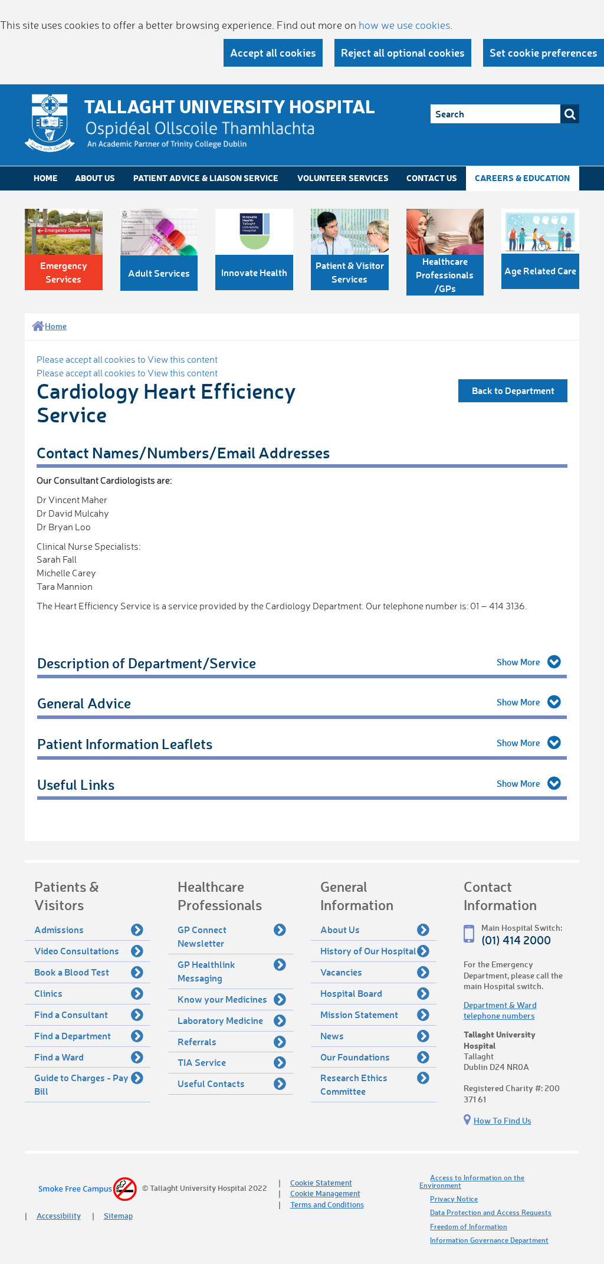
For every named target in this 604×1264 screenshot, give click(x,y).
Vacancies (341, 972)
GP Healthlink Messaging (206, 971)
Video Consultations (76, 950)
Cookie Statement (321, 1182)
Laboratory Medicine (220, 1020)
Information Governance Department (489, 1240)
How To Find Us (502, 1120)
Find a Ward (59, 1056)
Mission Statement (359, 1014)
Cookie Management (325, 1193)
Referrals (197, 1041)
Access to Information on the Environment (471, 1181)
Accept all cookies (273, 52)
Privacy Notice (454, 1198)
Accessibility (59, 1215)
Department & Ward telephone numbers (500, 1010)
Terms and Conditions (327, 1204)
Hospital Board (351, 993)
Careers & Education (522, 177)
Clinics (48, 993)
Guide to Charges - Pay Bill (81, 1084)
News (332, 1035)
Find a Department (72, 1035)
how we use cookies (404, 24)
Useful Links (75, 784)
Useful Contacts (211, 1083)
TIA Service (202, 1062)
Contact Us (431, 177)
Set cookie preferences (544, 52)
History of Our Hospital (368, 950)
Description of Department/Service (146, 663)
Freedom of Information (468, 1226)
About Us (95, 177)
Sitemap (118, 1215)
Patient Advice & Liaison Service (205, 177)
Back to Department (513, 390)
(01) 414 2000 (516, 940)
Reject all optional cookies (403, 52)
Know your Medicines (222, 999)
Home (46, 177)
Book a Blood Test (71, 972)
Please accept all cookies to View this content (127, 359)
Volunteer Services (343, 177)
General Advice (84, 703)
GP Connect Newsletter (202, 936)
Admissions (59, 929)
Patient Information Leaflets (124, 743)
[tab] (302, 663)
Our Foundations (355, 1056)
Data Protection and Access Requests (491, 1212)
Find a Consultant (71, 1014)
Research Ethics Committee (354, 1084)
